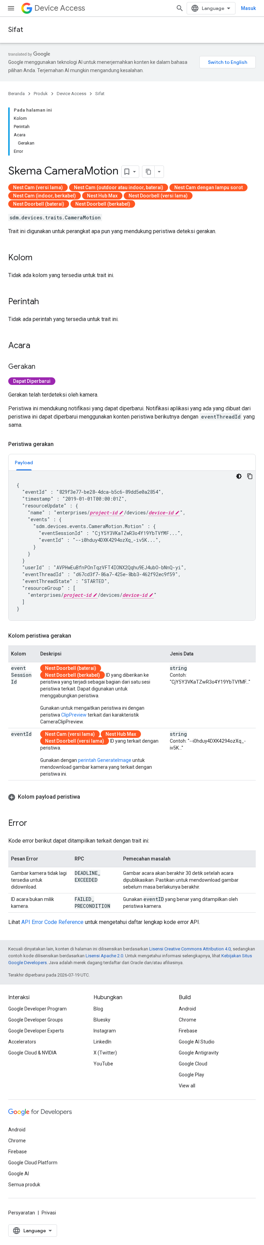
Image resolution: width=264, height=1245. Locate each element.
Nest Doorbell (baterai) (38, 204)
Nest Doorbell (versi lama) (158, 195)
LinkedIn (102, 1041)
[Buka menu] (11, 8)
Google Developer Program (37, 1009)
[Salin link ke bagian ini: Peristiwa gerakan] (60, 444)
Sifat (15, 29)
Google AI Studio (196, 1041)
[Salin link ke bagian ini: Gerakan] (42, 367)
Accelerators (22, 1041)
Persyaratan (21, 1212)
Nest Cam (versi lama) (38, 187)
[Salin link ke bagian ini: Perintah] (46, 302)
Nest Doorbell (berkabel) (102, 204)
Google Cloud (193, 1063)
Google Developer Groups (35, 1020)
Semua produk (24, 1184)
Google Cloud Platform (32, 1162)
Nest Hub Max (102, 195)
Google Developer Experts (36, 1030)
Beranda (16, 93)
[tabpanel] (132, 545)
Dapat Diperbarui (32, 381)
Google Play (191, 1074)
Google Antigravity (199, 1052)
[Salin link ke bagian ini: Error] (34, 824)
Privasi (49, 1212)
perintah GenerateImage (104, 760)
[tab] (24, 462)
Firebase (188, 1030)
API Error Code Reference (52, 922)
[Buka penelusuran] (180, 8)
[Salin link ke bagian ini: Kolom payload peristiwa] (87, 797)
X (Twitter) (105, 1052)
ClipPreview (74, 715)
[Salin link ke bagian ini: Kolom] (39, 258)
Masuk (248, 8)
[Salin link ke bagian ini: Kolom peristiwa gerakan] (78, 636)
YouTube (103, 1063)
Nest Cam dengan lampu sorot (208, 187)
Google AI (18, 1173)
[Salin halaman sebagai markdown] (148, 172)
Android (187, 1009)
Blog (98, 1009)
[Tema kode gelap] (238, 476)
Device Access (59, 8)
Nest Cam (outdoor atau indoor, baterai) (118, 187)
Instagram (105, 1030)
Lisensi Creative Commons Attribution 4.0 (190, 948)
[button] (132, 797)
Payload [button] (24, 462)
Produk (41, 93)
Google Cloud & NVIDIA (32, 1052)
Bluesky (102, 1020)
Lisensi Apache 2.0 (104, 955)
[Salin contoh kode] (249, 476)
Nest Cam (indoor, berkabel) (44, 195)
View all (187, 1085)
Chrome (187, 1020)
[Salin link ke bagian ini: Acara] (37, 346)
